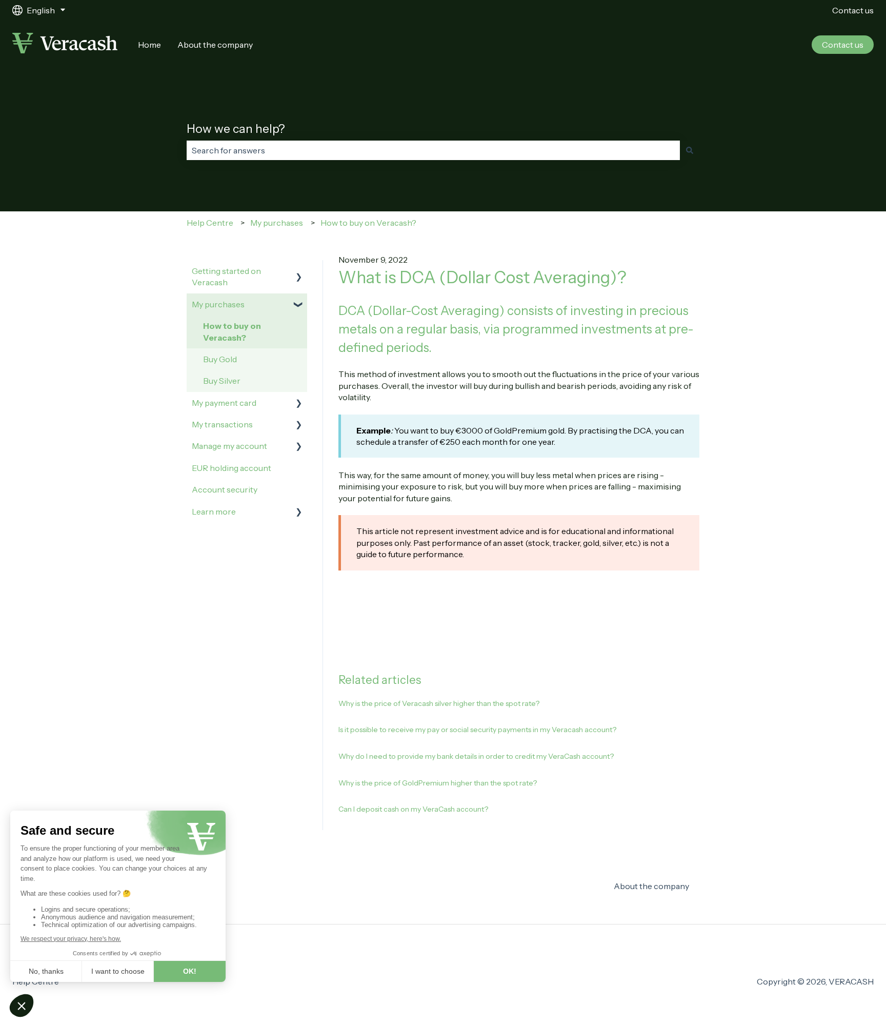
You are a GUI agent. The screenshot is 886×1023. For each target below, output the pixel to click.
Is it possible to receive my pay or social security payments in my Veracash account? (477, 729)
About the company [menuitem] (651, 886)
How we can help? (236, 129)
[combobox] (433, 150)
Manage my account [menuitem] (229, 446)
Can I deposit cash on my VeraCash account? (413, 809)
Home (149, 45)
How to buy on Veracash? (368, 223)
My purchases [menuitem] (218, 304)
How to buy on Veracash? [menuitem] (232, 331)
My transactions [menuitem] (222, 424)
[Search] (689, 150)
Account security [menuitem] (224, 489)
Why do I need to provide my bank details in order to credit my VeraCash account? (476, 756)
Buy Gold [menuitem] (220, 359)
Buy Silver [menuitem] (221, 381)
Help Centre (210, 223)
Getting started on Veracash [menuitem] (226, 276)
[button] (299, 271)
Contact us (853, 10)
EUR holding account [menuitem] (231, 468)
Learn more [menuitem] (214, 511)
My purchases (276, 223)
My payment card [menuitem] (224, 403)
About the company (215, 45)
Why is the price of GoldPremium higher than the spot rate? (437, 783)
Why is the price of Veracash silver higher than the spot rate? (438, 703)
